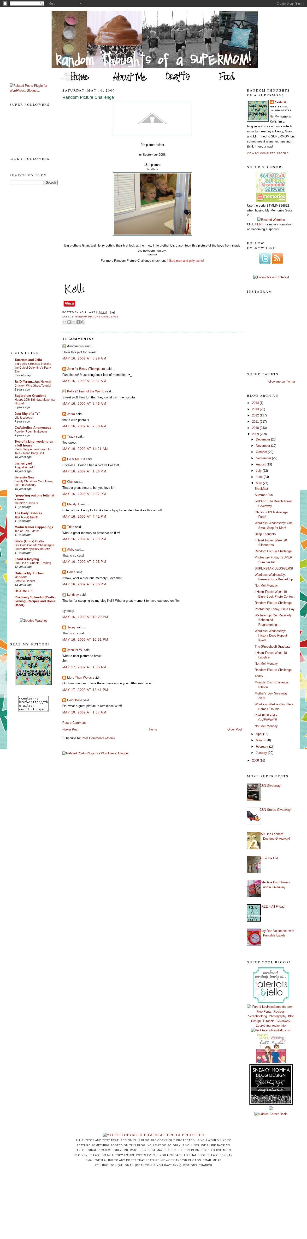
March (261, 740)
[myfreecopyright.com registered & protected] (153, 1135)
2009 (256, 434)
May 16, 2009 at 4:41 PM (84, 516)
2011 (256, 421)
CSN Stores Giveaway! (276, 810)
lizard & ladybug (27, 559)
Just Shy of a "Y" (27, 413)
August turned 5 (25, 467)
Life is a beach (24, 417)
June (260, 477)
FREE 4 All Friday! (272, 906)
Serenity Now (24, 477)
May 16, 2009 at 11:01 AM (85, 449)
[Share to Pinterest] (82, 322)
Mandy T (73, 504)
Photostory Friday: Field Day (275, 609)
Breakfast (261, 488)
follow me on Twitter (281, 381)
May (259, 483)
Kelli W (280, 101)
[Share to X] (73, 322)
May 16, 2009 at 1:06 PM (84, 471)
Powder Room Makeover (31, 431)
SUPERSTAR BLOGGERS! (274, 568)
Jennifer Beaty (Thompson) (86, 369)
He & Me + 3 (23, 591)
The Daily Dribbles (28, 513)
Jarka (71, 414)
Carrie (71, 572)
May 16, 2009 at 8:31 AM (84, 381)
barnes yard (23, 463)
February (262, 746)
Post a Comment (74, 723)
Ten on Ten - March (27, 531)
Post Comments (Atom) (98, 738)
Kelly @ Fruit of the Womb (85, 391)
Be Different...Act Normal (33, 382)
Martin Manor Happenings (34, 527)
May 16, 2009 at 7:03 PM (84, 539)
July (259, 470)
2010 (256, 428)
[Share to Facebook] (78, 322)
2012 (256, 415)
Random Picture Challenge (88, 97)
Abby (70, 549)
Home (153, 729)
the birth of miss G (26, 503)
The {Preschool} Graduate (272, 646)
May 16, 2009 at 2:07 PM (84, 494)
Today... (260, 676)
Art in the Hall (269, 858)
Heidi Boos (74, 700)
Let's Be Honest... (26, 581)
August (261, 464)
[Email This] (64, 322)
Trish (70, 527)
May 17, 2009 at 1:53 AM (84, 667)
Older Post (234, 729)
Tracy (71, 436)
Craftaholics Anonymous (33, 427)
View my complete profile (268, 153)
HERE (259, 224)
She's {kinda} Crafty (29, 541)
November (263, 445)
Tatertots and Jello (28, 360)
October (262, 452)
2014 (256, 403)
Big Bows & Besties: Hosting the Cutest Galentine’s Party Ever (33, 367)
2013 (256, 409)
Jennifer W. (75, 650)
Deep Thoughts (265, 534)
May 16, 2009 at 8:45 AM (84, 403)
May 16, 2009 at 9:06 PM (84, 584)
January (262, 753)
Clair (70, 481)
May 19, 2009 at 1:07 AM (84, 712)
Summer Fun (264, 495)
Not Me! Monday (266, 585)
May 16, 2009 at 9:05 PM (84, 562)
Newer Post (70, 729)
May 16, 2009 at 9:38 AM (84, 426)
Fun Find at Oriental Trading (33, 563)
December (263, 439)
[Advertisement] (29, 267)
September (264, 458)
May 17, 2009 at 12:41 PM (85, 690)
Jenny (71, 627)
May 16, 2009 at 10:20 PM (85, 617)
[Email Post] (111, 312)
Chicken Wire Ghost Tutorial (33, 385)
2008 (256, 760)
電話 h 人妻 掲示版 (27, 517)
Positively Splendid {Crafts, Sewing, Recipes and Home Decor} (35, 601)
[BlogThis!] (69, 322)
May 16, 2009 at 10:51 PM (85, 639)
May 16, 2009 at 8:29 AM (84, 358)
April (259, 734)
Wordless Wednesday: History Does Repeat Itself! (271, 635)
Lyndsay (73, 594)
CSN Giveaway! (271, 785)
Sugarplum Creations (30, 395)
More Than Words (79, 677)
